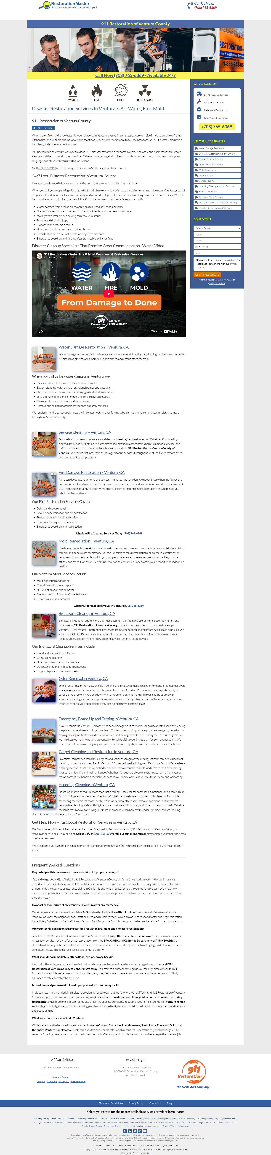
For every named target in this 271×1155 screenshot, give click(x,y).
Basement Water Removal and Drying (217, 153)
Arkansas (61, 1118)
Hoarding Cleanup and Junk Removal (216, 186)
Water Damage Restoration (212, 148)
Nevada (98, 1122)
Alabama (37, 1118)
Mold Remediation (207, 170)
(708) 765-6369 (205, 7)
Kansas (182, 1118)
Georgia (139, 1118)
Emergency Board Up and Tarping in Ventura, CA (99, 718)
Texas (117, 1126)
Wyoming (185, 1126)
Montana (79, 1122)
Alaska (45, 1118)
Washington (150, 1126)
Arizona (52, 1118)
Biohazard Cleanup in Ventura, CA (87, 613)
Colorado (81, 1118)
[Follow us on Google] (125, 1131)
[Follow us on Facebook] (130, 1130)
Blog (169, 1103)
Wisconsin (175, 1126)
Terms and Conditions (111, 1103)
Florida (131, 1118)
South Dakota (96, 1126)
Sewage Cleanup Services (211, 159)
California (71, 1118)
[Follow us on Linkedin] (140, 1130)
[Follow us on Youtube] (145, 1130)
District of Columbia (117, 1118)
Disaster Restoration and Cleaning (215, 208)
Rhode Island (224, 1122)
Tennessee (108, 1126)
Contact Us (155, 1103)
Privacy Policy (135, 1103)
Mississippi (59, 1122)
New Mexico (136, 1122)
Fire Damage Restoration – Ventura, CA (92, 472)
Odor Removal (206, 175)
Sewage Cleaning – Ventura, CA (85, 432)
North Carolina (160, 1122)
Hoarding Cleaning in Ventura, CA (87, 784)
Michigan (38, 1122)
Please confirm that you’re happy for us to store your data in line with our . (218, 264)
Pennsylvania (211, 1122)
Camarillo (52, 1081)
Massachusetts (229, 1118)
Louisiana (201, 1118)
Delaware (103, 1118)
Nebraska (89, 1122)
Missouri (70, 1122)
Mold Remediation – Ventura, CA (86, 540)
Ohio (184, 1122)
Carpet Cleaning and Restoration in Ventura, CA (98, 751)
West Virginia (163, 1126)
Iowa (175, 1118)
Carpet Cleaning (206, 180)
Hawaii (147, 1118)
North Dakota (174, 1122)
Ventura (41, 1081)
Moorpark (63, 1081)
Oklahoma (192, 1122)
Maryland (217, 1118)
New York (147, 1122)
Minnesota (48, 1122)
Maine (209, 1118)
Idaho (154, 1118)
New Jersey (124, 1122)
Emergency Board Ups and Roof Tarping (218, 202)
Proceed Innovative (141, 1153)
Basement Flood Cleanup (211, 197)
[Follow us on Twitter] (135, 1130)
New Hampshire (110, 1122)
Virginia (140, 1126)
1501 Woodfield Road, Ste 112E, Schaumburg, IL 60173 (137, 1145)
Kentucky (191, 1118)
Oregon (201, 1122)
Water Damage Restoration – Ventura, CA (94, 346)
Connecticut (91, 1118)
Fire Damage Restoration (211, 164)
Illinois (161, 1118)
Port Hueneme (78, 1081)
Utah (124, 1126)
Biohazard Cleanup (208, 191)
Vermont (131, 1126)
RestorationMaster (101, 1145)
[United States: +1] (197, 246)
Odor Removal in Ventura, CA (83, 678)
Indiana (168, 1118)
